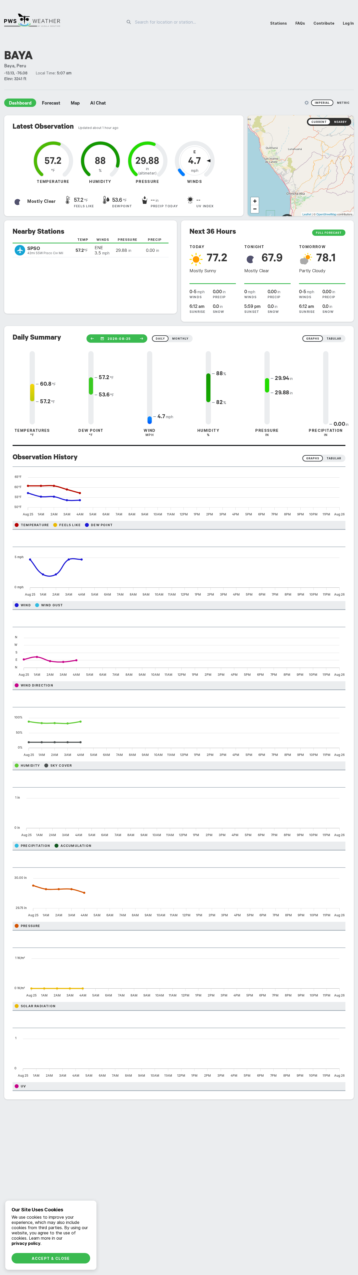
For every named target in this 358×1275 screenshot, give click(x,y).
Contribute (323, 23)
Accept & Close (51, 1258)
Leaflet (306, 214)
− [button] (255, 209)
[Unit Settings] (307, 102)
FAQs (300, 23)
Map (75, 103)
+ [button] (255, 201)
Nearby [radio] (340, 121)
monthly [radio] (180, 338)
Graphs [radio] (312, 458)
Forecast (51, 103)
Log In (348, 23)
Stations (278, 23)
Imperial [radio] (322, 102)
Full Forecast (329, 232)
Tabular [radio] (334, 458)
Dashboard (20, 103)
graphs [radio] (312, 338)
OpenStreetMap (326, 214)
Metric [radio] (343, 102)
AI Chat (98, 103)
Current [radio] (319, 121)
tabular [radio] (334, 338)
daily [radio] (160, 338)
